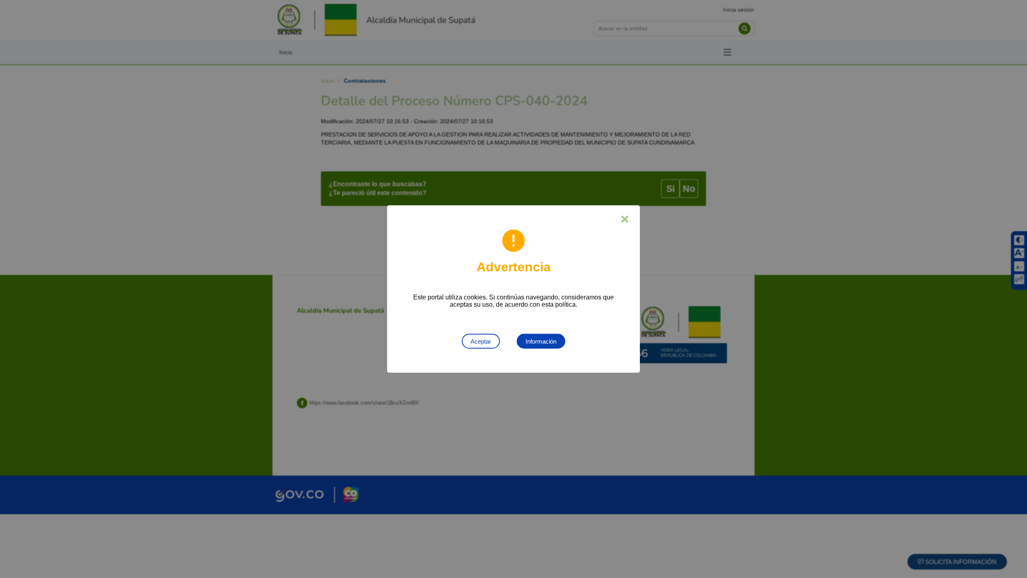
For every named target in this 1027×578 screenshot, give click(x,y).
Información (541, 341)
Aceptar (481, 341)
